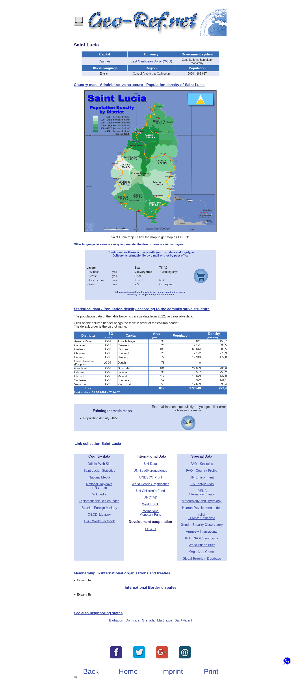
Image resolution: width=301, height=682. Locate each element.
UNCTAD (150, 497)
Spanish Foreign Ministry (99, 508)
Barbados (116, 620)
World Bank (150, 504)
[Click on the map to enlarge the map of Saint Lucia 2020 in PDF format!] (150, 231)
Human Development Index (201, 508)
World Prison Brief (202, 545)
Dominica (132, 620)
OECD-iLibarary (99, 514)
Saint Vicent (183, 620)
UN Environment (202, 477)
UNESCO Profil (150, 477)
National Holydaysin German (99, 485)
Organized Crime (201, 552)
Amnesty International (201, 531)
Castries (104, 61)
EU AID (150, 529)
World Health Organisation (150, 484)
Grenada (148, 620)
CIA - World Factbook (99, 521)
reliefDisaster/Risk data (201, 516)
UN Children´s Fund (150, 491)
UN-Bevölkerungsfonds (150, 470)
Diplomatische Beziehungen (99, 501)
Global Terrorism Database (201, 558)
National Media (99, 477)
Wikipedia (99, 494)
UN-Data (150, 464)
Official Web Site (99, 464)
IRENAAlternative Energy (201, 492)
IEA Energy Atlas (202, 484)
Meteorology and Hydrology (201, 501)
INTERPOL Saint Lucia (201, 538)
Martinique (164, 620)
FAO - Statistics (201, 464)
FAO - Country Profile (201, 470)
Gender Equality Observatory (202, 524)
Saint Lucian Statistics (99, 470)
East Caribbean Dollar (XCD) (151, 61)
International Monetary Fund (150, 512)
